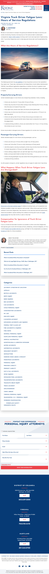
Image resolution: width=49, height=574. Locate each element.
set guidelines (19, 82)
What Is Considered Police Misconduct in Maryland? (16, 257)
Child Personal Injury (11, 307)
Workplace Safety (12, 403)
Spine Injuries (8, 374)
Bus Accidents (9, 302)
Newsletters (8, 354)
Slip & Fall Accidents (11, 371)
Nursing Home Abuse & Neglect (15, 357)
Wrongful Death (10, 405)
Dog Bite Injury (9, 316)
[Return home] (1, 12)
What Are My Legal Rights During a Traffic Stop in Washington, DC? (20, 261)
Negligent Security (11, 351)
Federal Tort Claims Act (12, 325)
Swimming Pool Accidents (13, 377)
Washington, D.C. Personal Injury (16, 397)
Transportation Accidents (13, 380)
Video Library (8, 391)
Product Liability (10, 368)
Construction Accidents (12, 310)
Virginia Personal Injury (12, 394)
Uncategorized (9, 388)
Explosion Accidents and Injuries (16, 322)
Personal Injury (9, 362)
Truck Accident (7, 24)
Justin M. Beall (11, 27)
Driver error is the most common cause (11, 206)
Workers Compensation (12, 400)
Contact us (3, 231)
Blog (3, 12)
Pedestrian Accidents (11, 360)
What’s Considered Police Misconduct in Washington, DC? (18, 272)
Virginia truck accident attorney (13, 228)
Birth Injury (8, 296)
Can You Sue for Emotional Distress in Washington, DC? (17, 269)
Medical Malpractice (11, 339)
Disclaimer (33, 556)
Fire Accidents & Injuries (12, 328)
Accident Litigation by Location (15, 287)
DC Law (6, 313)
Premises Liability (10, 365)
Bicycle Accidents (10, 293)
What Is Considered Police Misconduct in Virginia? (16, 265)
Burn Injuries (8, 299)
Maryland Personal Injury (13, 336)
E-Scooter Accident (11, 319)
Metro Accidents (10, 345)
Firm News (7, 331)
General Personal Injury (12, 334)
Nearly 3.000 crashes (14, 37)
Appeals (6, 290)
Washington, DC (37, 1)
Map (24, 495)
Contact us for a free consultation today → (24, 3)
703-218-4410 (39, 7)
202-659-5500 (38, 6)
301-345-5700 (39, 9)
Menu (46, 10)
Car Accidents (9, 305)
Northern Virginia (29, 1)
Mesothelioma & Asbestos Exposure (16, 342)
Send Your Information (24, 467)
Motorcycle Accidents (12, 348)
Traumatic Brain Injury (12, 383)
